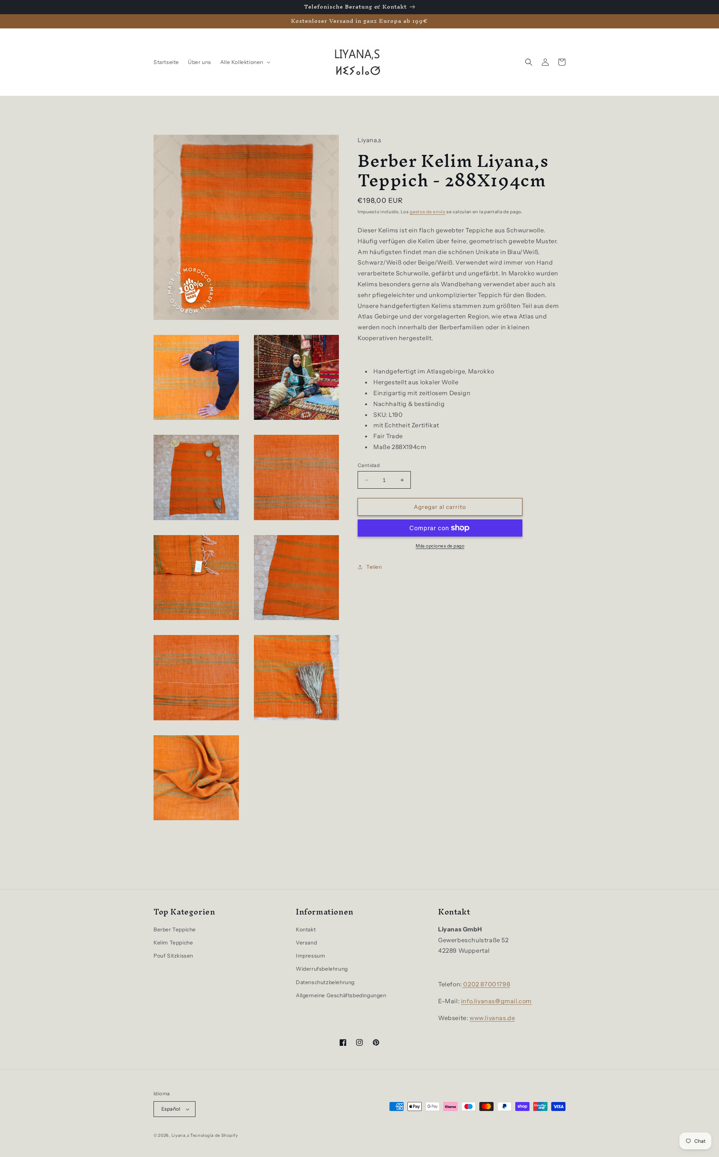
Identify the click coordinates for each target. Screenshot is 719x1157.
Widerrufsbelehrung (322, 968)
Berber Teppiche (175, 929)
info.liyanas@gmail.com (496, 1001)
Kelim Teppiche (173, 942)
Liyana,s (180, 1135)
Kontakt (306, 929)
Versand (306, 942)
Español (170, 1109)
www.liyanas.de (492, 1018)
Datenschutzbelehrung (325, 982)
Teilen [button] (374, 567)
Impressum (310, 955)
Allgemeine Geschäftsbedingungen (341, 995)
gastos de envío (428, 211)
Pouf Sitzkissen (173, 955)
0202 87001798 (486, 984)
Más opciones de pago (440, 546)
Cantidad (369, 465)
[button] (244, 62)
